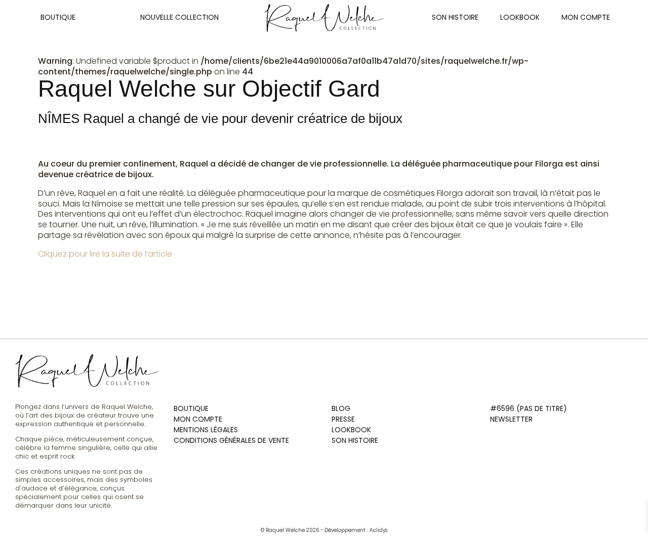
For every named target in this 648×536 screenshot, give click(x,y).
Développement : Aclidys (356, 530)
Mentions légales (206, 430)
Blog (341, 408)
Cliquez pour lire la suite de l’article (106, 254)
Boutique (57, 17)
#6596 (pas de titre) (528, 408)
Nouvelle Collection (179, 17)
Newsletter (511, 419)
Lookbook (520, 17)
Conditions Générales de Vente (231, 440)
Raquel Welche (283, 530)
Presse (343, 419)
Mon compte (585, 17)
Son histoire (455, 17)
